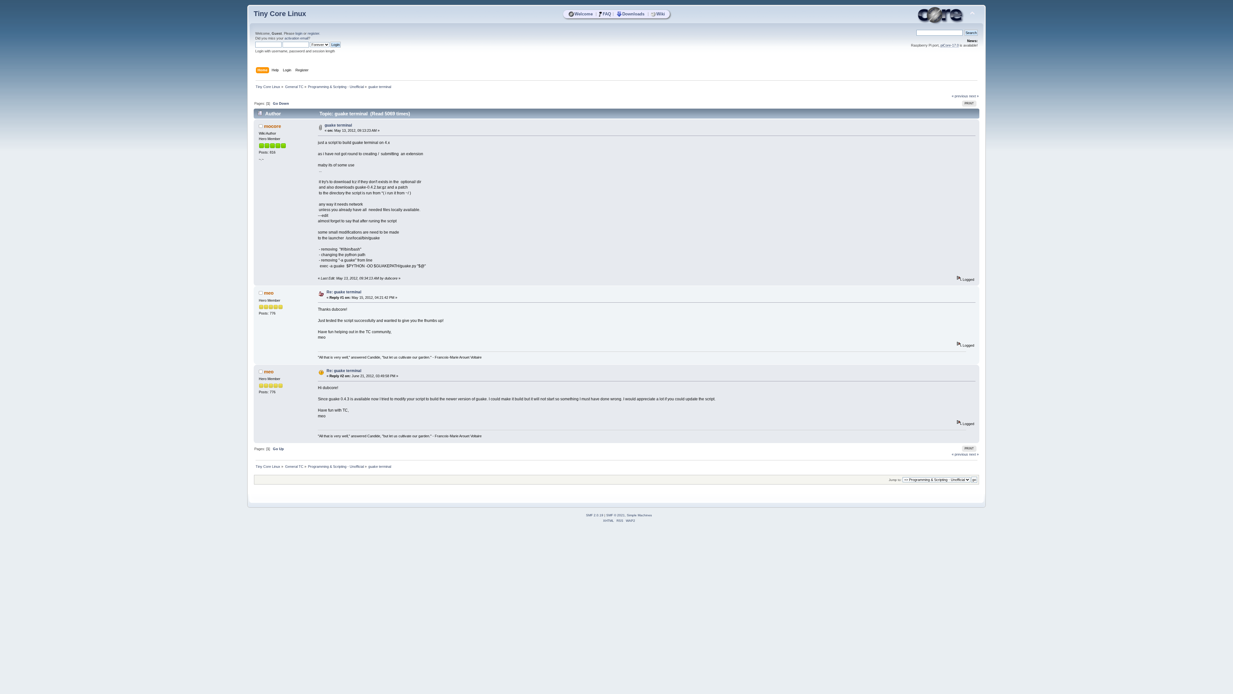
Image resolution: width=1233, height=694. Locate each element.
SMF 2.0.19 (594, 515)
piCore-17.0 (949, 45)
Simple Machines (639, 515)
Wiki (660, 14)
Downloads (633, 14)
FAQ (607, 14)
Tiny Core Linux (280, 14)
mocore (272, 126)
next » (974, 96)
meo (269, 293)
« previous (960, 96)
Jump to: (895, 480)
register (313, 33)
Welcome (583, 14)
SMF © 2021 (615, 515)
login (298, 33)
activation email (296, 38)
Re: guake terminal (344, 292)
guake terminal (338, 125)
